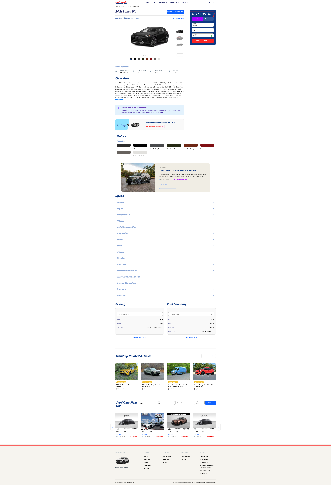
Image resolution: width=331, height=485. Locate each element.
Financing (146, 468)
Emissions (121, 295)
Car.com (183, 459)
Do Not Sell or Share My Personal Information (206, 466)
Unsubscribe (203, 473)
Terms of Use (204, 456)
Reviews (146, 462)
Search (210, 403)
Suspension (122, 233)
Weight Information (126, 227)
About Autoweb (166, 456)
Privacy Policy (204, 459)
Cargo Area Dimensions (128, 277)
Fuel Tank (121, 264)
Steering (121, 258)
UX (128, 6)
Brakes (120, 239)
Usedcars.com (185, 456)
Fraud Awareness (205, 470)
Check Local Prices (202, 41)
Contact (164, 462)
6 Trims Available (177, 18)
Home (116, 6)
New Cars (197, 19)
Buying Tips (147, 465)
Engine (120, 208)
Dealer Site (165, 459)
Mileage (120, 221)
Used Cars (208, 19)
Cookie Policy (204, 462)
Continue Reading (164, 186)
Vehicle (120, 202)
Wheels (120, 252)
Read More (119, 99)
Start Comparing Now (153, 126)
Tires (119, 245)
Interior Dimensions (126, 283)
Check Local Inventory (175, 11)
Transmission (123, 214)
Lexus (122, 6)
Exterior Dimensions (127, 270)
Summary (121, 289)
